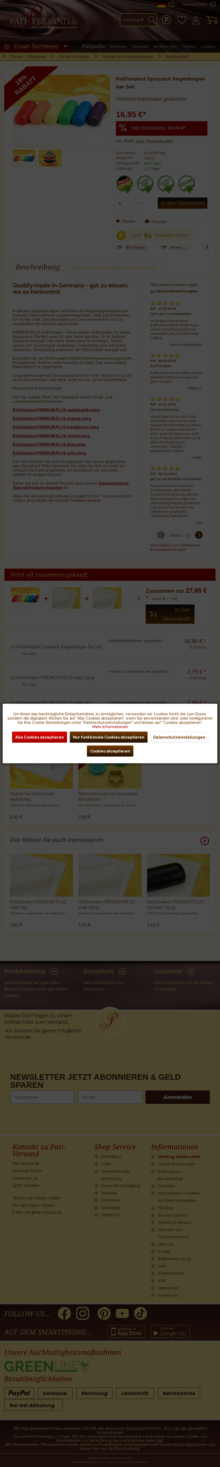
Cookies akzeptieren (110, 751)
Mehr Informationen (110, 727)
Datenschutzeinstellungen (179, 737)
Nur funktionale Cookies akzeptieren (108, 737)
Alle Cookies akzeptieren (39, 737)
